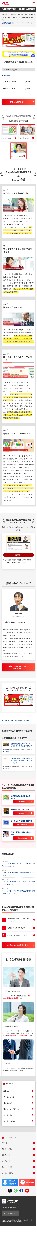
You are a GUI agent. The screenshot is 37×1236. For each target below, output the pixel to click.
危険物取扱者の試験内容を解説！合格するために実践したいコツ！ (21, 760)
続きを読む (6, 751)
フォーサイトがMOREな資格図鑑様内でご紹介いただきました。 (18, 873)
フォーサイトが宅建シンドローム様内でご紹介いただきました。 (18, 864)
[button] (18, 919)
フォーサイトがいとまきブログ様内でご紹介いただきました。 (18, 883)
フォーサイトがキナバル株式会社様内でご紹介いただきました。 (18, 892)
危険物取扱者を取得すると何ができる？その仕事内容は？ (21, 745)
